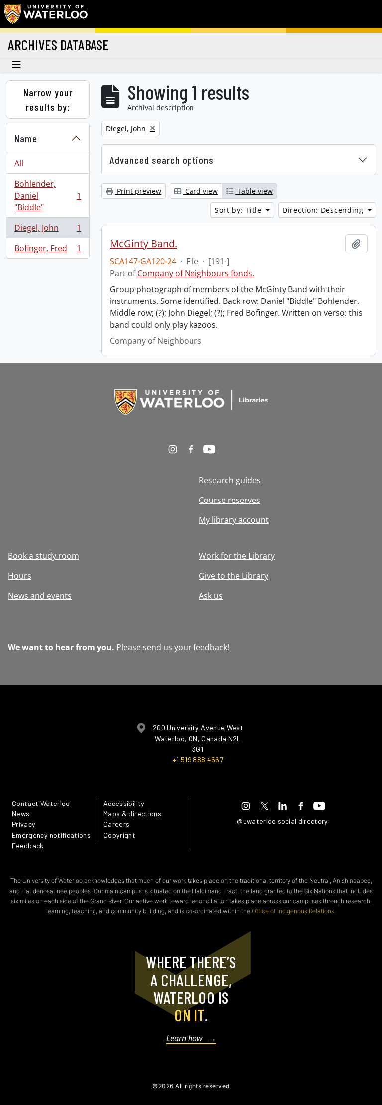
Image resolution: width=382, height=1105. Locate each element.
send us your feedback (185, 647)
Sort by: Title (239, 210)
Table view (254, 191)
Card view (200, 191)
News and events (40, 595)
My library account (234, 519)
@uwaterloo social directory (282, 821)
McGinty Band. (143, 244)
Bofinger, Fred (47, 250)
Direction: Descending (324, 210)
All (18, 163)
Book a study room (43, 555)
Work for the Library (237, 555)
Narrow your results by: (48, 99)
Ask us (211, 595)
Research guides (230, 480)
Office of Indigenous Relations (293, 911)
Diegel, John (47, 230)
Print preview (138, 191)
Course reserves (229, 500)
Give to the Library (233, 575)
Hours (19, 575)
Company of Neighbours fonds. (195, 273)
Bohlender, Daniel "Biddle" (47, 195)
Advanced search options (162, 160)
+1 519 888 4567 (198, 759)
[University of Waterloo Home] (46, 14)
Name (25, 138)
